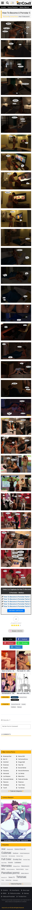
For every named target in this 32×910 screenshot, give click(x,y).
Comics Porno (14, 16)
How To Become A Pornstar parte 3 (17, 601)
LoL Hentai (21, 773)
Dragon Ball (21, 762)
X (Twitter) (14, 699)
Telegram (14, 697)
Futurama (6, 770)
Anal (3, 849)
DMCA (4, 893)
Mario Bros (21, 776)
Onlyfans (13, 707)
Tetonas (19, 707)
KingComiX (10, 849)
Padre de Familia (23, 779)
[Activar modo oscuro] (12, 3)
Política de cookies (15, 893)
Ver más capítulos (16, 610)
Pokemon (21, 782)
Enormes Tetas (20, 856)
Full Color (6, 859)
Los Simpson (6, 776)
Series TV (12, 877)
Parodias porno (10, 872)
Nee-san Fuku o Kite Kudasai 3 (24, 693)
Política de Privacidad (9, 896)
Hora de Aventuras (23, 770)
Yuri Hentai (21, 787)
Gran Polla (3, 862)
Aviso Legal (26, 890)
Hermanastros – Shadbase (9, 693)
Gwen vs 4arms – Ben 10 (9, 671)
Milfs (3, 869)
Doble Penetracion (24, 853)
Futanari (5, 767)
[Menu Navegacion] (2, 3)
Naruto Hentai (20, 869)
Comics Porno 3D (15, 704)
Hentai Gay (8, 880)
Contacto (5, 890)
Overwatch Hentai (8, 779)
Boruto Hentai (22, 767)
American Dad (7, 756)
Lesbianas (17, 862)
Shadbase (6, 785)
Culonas (6, 852)
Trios (2, 880)
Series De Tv (4, 877)
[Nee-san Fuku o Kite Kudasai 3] (23, 691)
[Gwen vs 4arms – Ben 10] (8, 669)
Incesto (3, 7)
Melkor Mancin (24, 7)
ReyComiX (6, 16)
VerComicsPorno (23, 759)
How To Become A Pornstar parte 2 (17, 599)
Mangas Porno (16, 866)
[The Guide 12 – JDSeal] (23, 669)
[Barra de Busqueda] (7, 3)
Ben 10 (5, 759)
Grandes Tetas (26, 859)
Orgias (26, 869)
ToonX (5, 787)
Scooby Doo (17, 859)
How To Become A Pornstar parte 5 (17, 606)
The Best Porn (22, 896)
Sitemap (26, 893)
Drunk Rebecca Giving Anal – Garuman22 (16, 840)
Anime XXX (21, 756)
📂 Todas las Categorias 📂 (16, 791)
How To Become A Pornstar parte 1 (17, 597)
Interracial (6, 773)
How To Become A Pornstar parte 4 (17, 604)
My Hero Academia (11, 869)
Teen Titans (21, 785)
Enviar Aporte (15, 890)
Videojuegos (15, 880)
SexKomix (15, 853)
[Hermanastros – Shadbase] (8, 691)
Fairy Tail (20, 765)
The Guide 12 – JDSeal (24, 671)
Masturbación (25, 866)
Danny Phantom (13, 7)
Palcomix (5, 782)
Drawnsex (6, 765)
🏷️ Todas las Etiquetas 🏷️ (16, 884)
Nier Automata (12, 856)
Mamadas (6, 865)
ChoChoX (5, 762)
